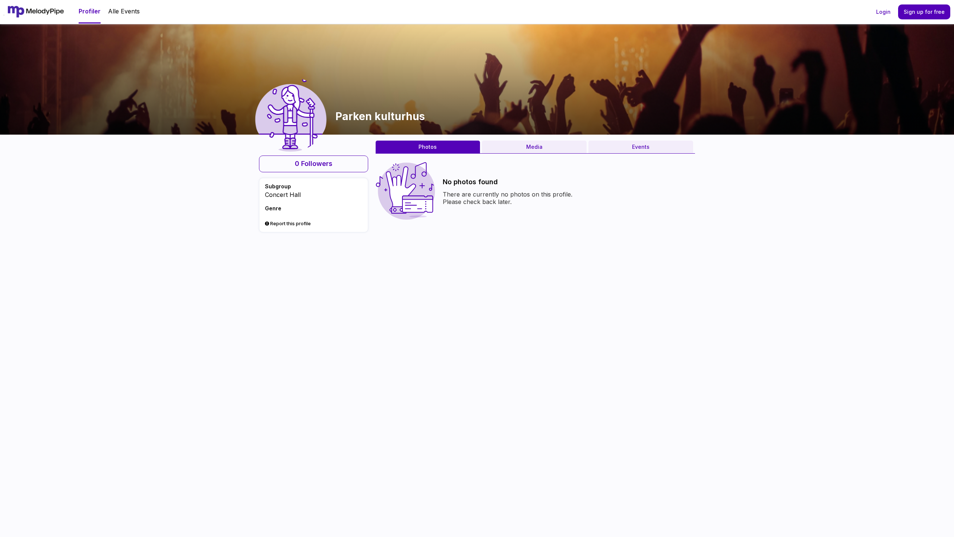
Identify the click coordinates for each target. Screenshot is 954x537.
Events (641, 147)
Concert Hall (283, 194)
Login (883, 12)
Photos (427, 147)
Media (534, 147)
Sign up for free (924, 12)
